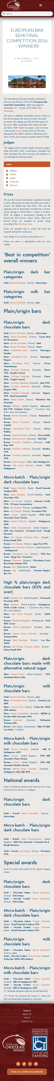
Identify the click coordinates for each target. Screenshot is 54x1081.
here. (42, 236)
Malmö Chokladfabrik (22, 627)
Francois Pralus (17, 707)
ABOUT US (27, 1014)
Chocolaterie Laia (20, 553)
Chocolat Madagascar (21, 620)
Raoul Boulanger (20, 640)
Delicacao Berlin (19, 438)
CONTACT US (27, 1021)
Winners (27, 61)
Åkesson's (16, 406)
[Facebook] (18, 1064)
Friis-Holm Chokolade (20, 369)
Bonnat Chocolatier (18, 282)
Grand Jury (14, 181)
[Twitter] (24, 1064)
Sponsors (14, 185)
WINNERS (27, 1011)
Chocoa (18, 130)
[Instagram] (30, 1064)
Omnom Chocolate (19, 521)
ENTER (27, 1018)
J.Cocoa (14, 514)
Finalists (13, 174)
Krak (14, 567)
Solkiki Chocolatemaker (21, 527)
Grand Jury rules (25, 224)
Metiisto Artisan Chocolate (25, 633)
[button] (40, 5)
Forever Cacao (17, 674)
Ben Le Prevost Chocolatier (23, 547)
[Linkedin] (36, 1064)
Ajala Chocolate (18, 494)
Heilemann (17, 720)
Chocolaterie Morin (19, 350)
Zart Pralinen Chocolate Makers (25, 537)
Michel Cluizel (17, 399)
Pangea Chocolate (18, 488)
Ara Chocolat (16, 501)
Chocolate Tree (16, 598)
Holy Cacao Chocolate (23, 465)
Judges (13, 178)
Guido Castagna (19, 461)
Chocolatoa (16, 560)
